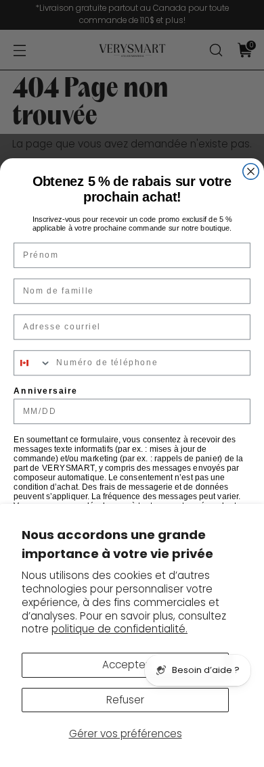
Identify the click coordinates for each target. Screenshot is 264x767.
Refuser (125, 700)
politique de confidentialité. (119, 629)
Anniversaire (45, 390)
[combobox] (32, 363)
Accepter (125, 664)
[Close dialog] (251, 171)
